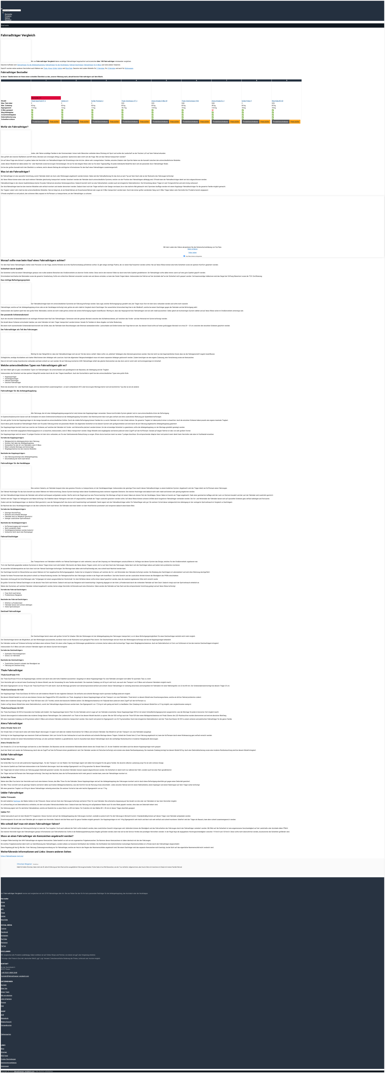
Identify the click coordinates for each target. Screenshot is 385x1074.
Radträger (16, 801)
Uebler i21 (64, 101)
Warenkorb (4, 1018)
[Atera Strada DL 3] (217, 97)
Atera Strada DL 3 (218, 101)
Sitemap (4, 1052)
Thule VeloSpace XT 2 (129, 101)
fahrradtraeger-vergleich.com (24, 1071)
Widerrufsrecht (6, 1022)
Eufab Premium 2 (97, 101)
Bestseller (8, 14)
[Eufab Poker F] (247, 97)
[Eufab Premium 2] (96, 97)
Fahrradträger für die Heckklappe (57, 65)
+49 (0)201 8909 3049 (9, 973)
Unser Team (5, 992)
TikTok (3, 946)
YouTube (4, 939)
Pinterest (4, 943)
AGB (2, 1015)
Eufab (55, 68)
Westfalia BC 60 (277, 101)
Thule (45, 68)
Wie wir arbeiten (6, 995)
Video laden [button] (192, 253)
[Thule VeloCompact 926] (186, 97)
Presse (3, 1002)
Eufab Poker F (247, 101)
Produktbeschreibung (40, 122)
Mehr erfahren (193, 249)
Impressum (5, 1066)
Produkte (8, 16)
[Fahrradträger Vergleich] (21, 8)
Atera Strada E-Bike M (159, 101)
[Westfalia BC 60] (277, 97)
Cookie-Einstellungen (8, 1059)
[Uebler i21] (66, 97)
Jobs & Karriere (6, 999)
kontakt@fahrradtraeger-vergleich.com (15, 976)
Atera (50, 68)
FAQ (2, 1006)
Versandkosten (6, 1025)
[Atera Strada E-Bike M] (156, 97)
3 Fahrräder (100, 68)
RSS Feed (4, 1056)
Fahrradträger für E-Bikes (92, 65)
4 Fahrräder (111, 68)
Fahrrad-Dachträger (76, 65)
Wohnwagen (129, 68)
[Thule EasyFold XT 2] (36, 95)
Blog (2, 1049)
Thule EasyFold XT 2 (38, 101)
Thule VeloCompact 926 (190, 101)
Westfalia (68, 68)
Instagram (4, 936)
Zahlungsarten (6, 1034)
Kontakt (4, 985)
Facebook (4, 932)
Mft (2, 909)
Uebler (60, 68)
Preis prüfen (54, 122)
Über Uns (4, 988)
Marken (7, 18)
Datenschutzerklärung (8, 1063)
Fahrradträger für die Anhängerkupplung (31, 65)
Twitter (3, 929)
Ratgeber (8, 20)
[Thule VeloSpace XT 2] (126, 97)
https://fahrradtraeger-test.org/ (12, 856)
